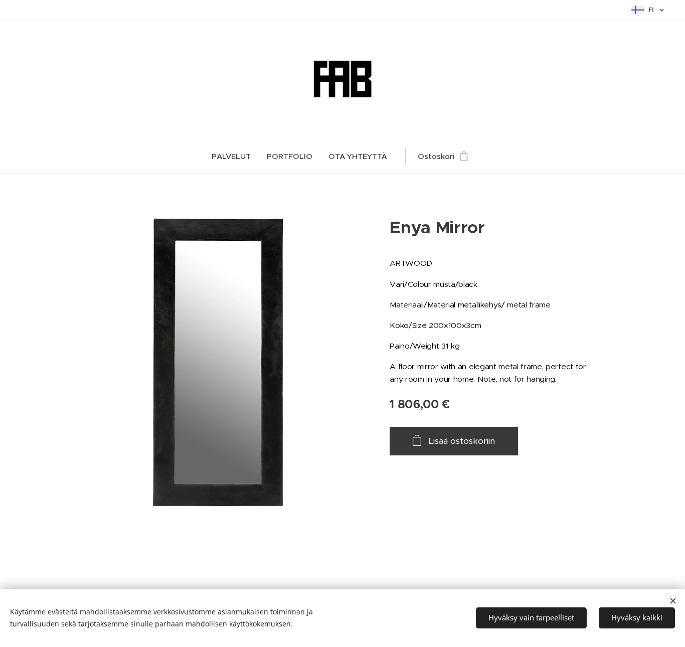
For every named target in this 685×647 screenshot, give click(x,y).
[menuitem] (235, 156)
